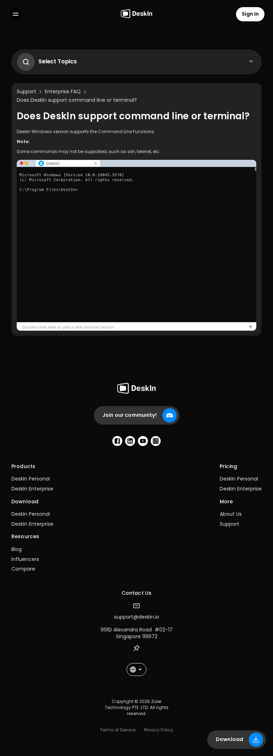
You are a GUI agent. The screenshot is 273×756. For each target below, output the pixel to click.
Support (229, 523)
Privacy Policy (158, 730)
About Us (231, 514)
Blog (16, 549)
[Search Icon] (24, 60)
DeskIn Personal (30, 478)
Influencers (25, 559)
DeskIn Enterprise (32, 488)
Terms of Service (117, 730)
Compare (23, 568)
